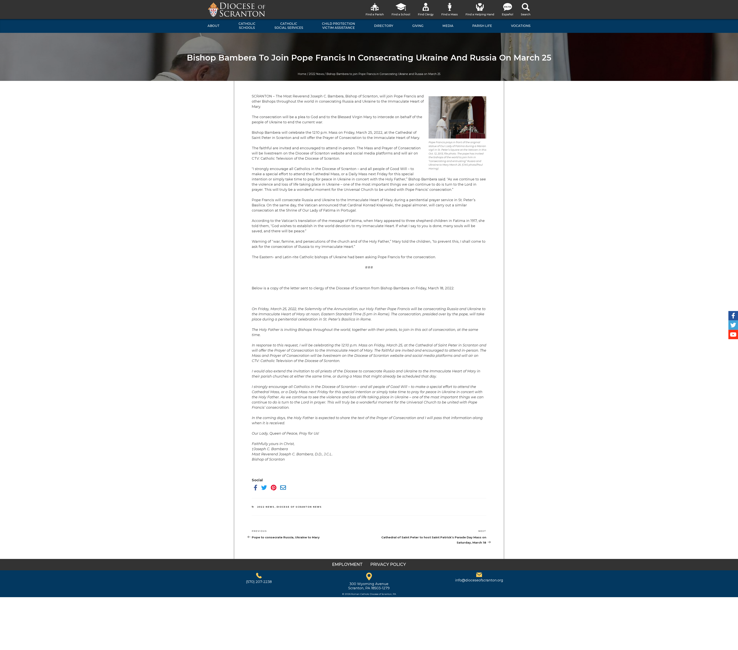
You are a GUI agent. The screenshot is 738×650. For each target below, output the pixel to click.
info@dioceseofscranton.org (479, 580)
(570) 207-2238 (259, 582)
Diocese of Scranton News (299, 507)
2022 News (316, 74)
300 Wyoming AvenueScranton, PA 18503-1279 (369, 586)
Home (302, 74)
